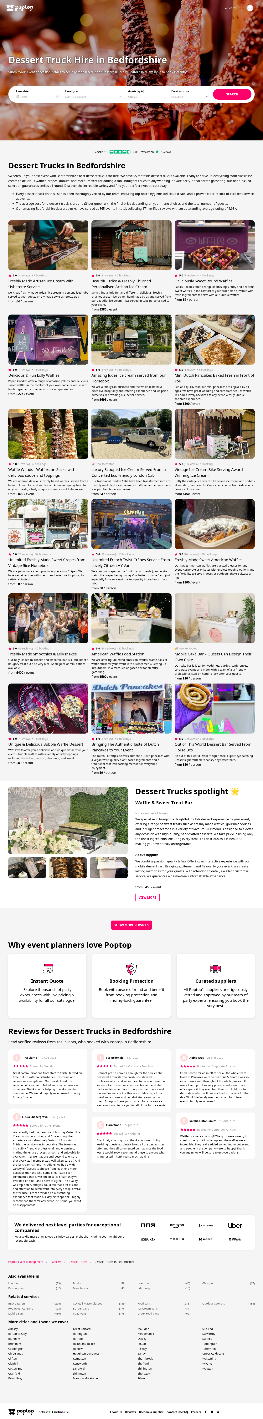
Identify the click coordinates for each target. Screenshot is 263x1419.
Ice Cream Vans (148, 1308)
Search (232, 8)
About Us (116, 1412)
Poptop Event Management (25, 1262)
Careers (196, 1412)
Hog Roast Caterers (20, 1308)
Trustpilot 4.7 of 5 (54, 1412)
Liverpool (143, 1283)
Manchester (80, 1288)
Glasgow (207, 1283)
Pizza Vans (79, 1313)
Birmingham (16, 1288)
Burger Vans (81, 1308)
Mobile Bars (16, 1313)
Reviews (130, 1412)
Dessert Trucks (78, 1262)
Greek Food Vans (148, 1313)
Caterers (55, 1262)
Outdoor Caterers (213, 1303)
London (13, 1283)
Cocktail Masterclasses (87, 1303)
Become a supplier (151, 1412)
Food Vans (144, 1303)
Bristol (77, 1283)
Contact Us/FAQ (177, 1412)
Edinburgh (145, 1288)
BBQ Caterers (17, 1303)
